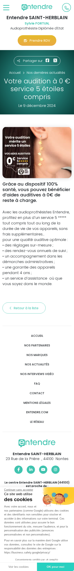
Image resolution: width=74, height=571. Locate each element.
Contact (37, 393)
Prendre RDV (39, 40)
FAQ (37, 383)
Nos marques (37, 355)
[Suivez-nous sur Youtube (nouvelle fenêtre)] (43, 470)
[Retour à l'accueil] (37, 7)
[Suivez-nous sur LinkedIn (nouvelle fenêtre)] (31, 470)
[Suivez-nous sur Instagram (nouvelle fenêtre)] (55, 470)
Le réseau (37, 422)
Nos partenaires (37, 345)
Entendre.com (37, 412)
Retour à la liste (26, 308)
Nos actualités (37, 364)
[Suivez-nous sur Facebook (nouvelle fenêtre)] (18, 470)
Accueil (37, 336)
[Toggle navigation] (6, 7)
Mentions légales (37, 403)
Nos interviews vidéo (37, 374)
